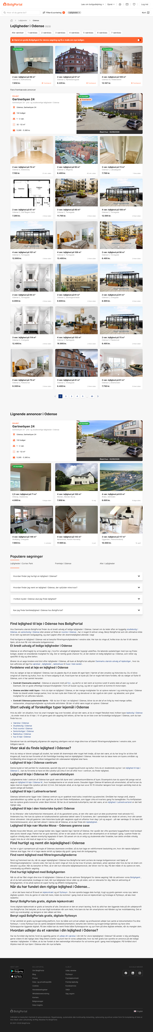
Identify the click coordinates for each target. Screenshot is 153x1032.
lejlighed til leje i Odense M (30, 782)
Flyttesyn (69, 974)
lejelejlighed (91, 822)
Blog (34, 974)
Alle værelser (18, 32)
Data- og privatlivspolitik (42, 982)
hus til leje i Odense (22, 737)
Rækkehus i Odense (22, 734)
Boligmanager (37, 1001)
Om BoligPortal (38, 970)
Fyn (69, 683)
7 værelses (116, 32)
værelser (36, 664)
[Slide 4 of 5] (33, 71)
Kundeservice (71, 986)
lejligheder (46, 664)
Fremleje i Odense (63, 563)
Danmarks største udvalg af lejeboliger (113, 661)
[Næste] (98, 396)
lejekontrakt (48, 892)
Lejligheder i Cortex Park (21, 563)
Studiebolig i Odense (22, 725)
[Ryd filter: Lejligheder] (79, 12)
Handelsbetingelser (39, 990)
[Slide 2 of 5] (30, 71)
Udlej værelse (71, 970)
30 (92, 396)
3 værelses (60, 32)
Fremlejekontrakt (72, 978)
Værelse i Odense (21, 723)
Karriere (35, 997)
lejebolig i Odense (134, 713)
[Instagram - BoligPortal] (140, 973)
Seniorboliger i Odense (23, 731)
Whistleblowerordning (40, 994)
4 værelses (74, 32)
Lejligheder (22, 20)
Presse (35, 978)
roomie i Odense (68, 632)
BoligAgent (135, 877)
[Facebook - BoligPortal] (126, 973)
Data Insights (37, 1005)
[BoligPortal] (12, 4)
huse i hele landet (74, 664)
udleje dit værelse (67, 936)
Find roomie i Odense (22, 728)
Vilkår (68, 990)
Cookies (35, 986)
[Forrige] (55, 396)
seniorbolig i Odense (30, 632)
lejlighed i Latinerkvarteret (120, 802)
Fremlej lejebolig (72, 982)
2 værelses (46, 32)
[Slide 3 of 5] (31, 71)
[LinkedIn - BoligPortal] (133, 973)
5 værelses (88, 32)
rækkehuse (58, 664)
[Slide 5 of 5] (34, 71)
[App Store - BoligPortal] (16, 976)
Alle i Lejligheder (107, 563)
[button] (76, 576)
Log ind (144, 4)
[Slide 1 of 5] (29, 71)
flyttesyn (63, 892)
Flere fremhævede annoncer (23, 90)
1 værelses (32, 32)
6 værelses (102, 32)
